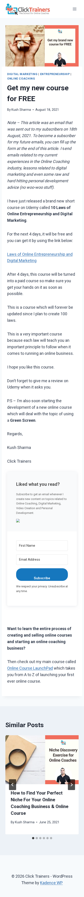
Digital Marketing (22, 74)
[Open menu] (74, 8)
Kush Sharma (21, 110)
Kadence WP (51, 882)
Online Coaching (21, 78)
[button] (42, 520)
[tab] (33, 838)
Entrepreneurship (55, 74)
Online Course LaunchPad (30, 668)
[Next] (71, 784)
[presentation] (42, 759)
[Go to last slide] (12, 784)
